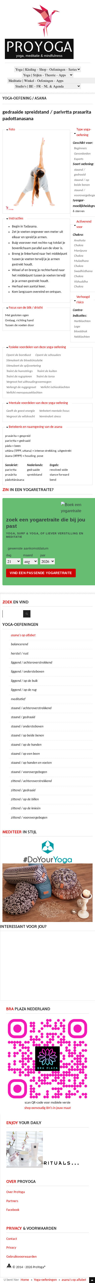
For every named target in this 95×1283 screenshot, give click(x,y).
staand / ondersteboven (27, 726)
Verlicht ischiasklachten (55, 387)
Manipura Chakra (80, 253)
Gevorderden (82, 153)
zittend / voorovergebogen (29, 818)
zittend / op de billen (25, 799)
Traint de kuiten (47, 371)
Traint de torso (45, 376)
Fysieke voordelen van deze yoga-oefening (37, 347)
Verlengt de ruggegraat (21, 387)
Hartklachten (82, 321)
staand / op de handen (26, 745)
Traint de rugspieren (19, 376)
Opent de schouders (48, 355)
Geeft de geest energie (20, 410)
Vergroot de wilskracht (20, 416)
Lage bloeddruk (80, 329)
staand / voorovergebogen (29, 772)
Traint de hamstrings (19, 371)
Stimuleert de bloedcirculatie (24, 360)
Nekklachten (82, 336)
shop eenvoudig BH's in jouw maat (47, 1108)
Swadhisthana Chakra (83, 274)
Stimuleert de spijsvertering (23, 365)
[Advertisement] (47, 965)
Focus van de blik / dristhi (26, 308)
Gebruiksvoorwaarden (21, 1257)
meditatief (18, 699)
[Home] (46, 38)
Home (25, 1280)
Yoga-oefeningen (45, 1280)
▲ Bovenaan (92, 1280)
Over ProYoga (15, 1192)
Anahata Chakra (80, 243)
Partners (12, 1201)
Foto (12, 129)
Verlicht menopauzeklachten (24, 392)
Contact (11, 1239)
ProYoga (39, 47)
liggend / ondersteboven (27, 672)
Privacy (11, 1248)
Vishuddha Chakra (81, 284)
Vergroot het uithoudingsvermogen (28, 381)
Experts (78, 159)
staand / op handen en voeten (31, 763)
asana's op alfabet (23, 635)
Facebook (12, 1210)
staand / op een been (25, 754)
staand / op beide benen (82, 182)
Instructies (16, 218)
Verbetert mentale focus (54, 410)
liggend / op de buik (24, 681)
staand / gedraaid (80, 172)
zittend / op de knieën (25, 808)
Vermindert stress (50, 416)
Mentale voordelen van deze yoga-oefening (38, 403)
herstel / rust (19, 654)
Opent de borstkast (18, 355)
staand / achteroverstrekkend (31, 708)
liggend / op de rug (24, 690)
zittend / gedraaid (23, 790)
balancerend (19, 644)
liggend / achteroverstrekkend (31, 663)
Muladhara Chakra (81, 263)
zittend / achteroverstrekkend (31, 781)
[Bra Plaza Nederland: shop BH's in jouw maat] (47, 1099)
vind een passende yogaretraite (41, 573)
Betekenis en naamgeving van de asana (35, 427)
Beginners (80, 148)
